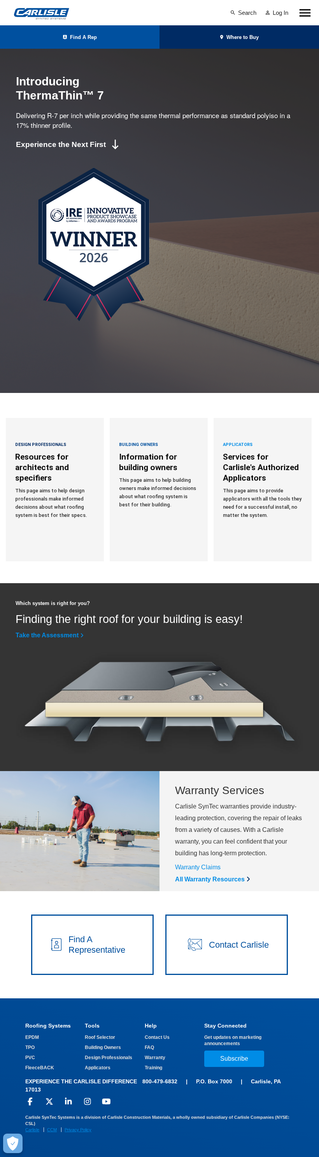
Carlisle (32, 1129)
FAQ (149, 1047)
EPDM (32, 1037)
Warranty (155, 1057)
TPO (30, 1047)
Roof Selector (100, 1037)
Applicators (97, 1067)
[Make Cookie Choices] (13, 1143)
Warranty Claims (198, 867)
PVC (30, 1057)
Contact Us (157, 1037)
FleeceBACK (39, 1067)
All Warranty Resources (210, 879)
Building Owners (103, 1047)
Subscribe (234, 1058)
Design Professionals (108, 1057)
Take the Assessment (47, 635)
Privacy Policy (78, 1129)
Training (153, 1067)
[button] (92, 945)
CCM (52, 1129)
